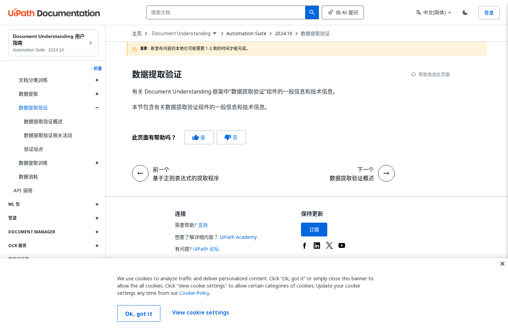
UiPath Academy (238, 237)
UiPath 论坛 (206, 248)
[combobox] (227, 12)
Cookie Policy (194, 293)
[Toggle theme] (465, 12)
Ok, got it (138, 314)
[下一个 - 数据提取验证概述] (386, 173)
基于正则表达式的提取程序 (186, 178)
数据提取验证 (33, 107)
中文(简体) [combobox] (431, 12)
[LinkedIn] (316, 245)
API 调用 (22, 190)
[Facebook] (304, 245)
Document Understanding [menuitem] (181, 33)
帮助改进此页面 (434, 74)
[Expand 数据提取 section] (96, 94)
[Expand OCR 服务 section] (96, 246)
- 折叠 (96, 69)
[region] (254, 294)
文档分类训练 (33, 80)
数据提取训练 (33, 162)
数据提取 (28, 93)
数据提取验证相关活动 (48, 135)
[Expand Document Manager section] (96, 232)
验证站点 (33, 149)
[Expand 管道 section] (96, 218)
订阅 (314, 229)
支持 (203, 225)
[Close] (502, 264)
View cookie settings (200, 313)
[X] (329, 245)
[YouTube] (341, 245)
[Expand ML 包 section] (96, 204)
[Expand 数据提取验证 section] (96, 108)
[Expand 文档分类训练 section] (96, 80)
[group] (189, 137)
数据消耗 (28, 176)
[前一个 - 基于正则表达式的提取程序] (140, 173)
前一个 (161, 169)
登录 (489, 12)
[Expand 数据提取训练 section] (96, 163)
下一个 (365, 169)
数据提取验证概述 (43, 121)
